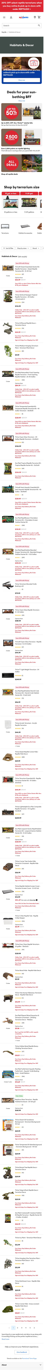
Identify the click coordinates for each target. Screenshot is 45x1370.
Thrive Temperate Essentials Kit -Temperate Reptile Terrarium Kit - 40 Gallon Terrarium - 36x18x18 (27, 408)
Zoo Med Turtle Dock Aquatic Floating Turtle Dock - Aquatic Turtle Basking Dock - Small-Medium (27, 1071)
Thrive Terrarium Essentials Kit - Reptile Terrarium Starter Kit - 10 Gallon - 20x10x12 (28, 780)
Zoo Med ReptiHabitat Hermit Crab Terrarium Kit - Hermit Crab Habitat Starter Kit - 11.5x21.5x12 (27, 693)
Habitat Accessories (25, 233)
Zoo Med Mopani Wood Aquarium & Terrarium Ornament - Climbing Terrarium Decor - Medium (27, 1017)
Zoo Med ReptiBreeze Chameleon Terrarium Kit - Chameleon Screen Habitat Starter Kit (26, 520)
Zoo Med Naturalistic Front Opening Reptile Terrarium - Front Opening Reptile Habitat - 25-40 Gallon (27, 375)
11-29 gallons (29, 212)
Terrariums (5, 233)
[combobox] (21, 25)
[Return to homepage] (23, 17)
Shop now (21, 101)
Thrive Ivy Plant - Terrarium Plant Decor (28, 1238)
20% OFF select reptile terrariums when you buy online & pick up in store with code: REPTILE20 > (22, 5)
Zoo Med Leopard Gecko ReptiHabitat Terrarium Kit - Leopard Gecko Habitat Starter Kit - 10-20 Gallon (28, 831)
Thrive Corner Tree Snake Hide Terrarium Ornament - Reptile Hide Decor (26, 863)
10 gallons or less (10, 212)
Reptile (4, 32)
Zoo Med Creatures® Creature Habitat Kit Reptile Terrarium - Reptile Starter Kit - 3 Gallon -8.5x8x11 (28, 1215)
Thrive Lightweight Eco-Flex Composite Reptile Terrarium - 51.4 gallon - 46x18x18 (28, 809)
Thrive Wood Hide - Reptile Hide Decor (28, 970)
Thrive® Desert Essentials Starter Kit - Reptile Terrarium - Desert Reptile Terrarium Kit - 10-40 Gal (27, 269)
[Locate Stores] (35, 17)
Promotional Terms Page (29, 1358)
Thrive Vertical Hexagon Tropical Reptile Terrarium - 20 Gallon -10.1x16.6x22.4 (26, 297)
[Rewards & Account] (11, 17)
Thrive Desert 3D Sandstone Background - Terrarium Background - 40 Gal (28, 1122)
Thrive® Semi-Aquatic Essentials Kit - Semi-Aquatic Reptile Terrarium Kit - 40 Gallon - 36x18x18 (28, 489)
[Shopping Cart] (39, 17)
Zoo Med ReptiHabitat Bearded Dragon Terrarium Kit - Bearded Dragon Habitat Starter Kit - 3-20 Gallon (28, 552)
